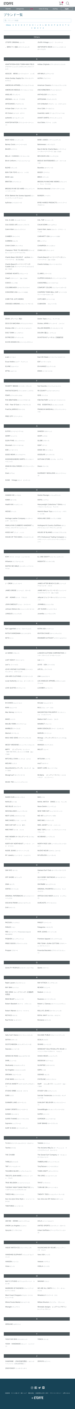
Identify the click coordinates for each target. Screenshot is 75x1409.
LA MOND (12, 653)
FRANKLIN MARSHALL (52, 410)
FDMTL (13, 395)
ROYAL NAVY (49, 1015)
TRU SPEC (47, 1176)
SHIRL (10, 1060)
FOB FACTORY (51, 400)
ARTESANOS (14, 104)
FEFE (43, 395)
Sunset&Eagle (51, 1109)
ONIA (9, 884)
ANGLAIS (12, 94)
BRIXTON (13, 182)
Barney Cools (16, 144)
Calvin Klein (15, 229)
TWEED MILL (14, 1194)
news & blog (43, 9)
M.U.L (45, 707)
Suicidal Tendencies (52, 1096)
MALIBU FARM (15, 724)
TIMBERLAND (48, 1162)
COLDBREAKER (17, 287)
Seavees (12, 1049)
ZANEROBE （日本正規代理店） (19, 1362)
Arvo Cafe (46, 108)
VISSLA (44, 1266)
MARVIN (44, 733)
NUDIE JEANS (17, 851)
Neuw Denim (47, 806)
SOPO (42, 1070)
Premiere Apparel (50, 939)
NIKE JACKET (49, 825)
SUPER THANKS (17, 1119)
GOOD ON (45, 450)
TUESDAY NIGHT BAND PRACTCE (19, 1188)
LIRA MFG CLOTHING (19, 676)
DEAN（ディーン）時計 (13, 319)
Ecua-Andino (16, 362)
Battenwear (46, 144)
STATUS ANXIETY (20, 1085)
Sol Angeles (15, 1070)
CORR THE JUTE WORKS (14, 299)
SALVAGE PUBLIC (51, 1035)
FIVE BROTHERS (17, 400)
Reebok (44, 992)
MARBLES (12, 728)
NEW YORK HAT (50, 811)
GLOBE (43, 440)
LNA (44, 676)
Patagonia (45, 927)
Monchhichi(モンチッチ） (19, 769)
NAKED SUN (15, 797)
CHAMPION (46, 246)
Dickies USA (18, 328)
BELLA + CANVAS (17, 156)
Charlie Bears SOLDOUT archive (19, 258)
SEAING (44, 1044)
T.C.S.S (19, 1143)
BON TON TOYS (17, 172)
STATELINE (47, 1079)
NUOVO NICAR (49, 851)
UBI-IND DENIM (17, 1221)
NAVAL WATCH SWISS (52, 802)
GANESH (45, 431)
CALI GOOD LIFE (17, 225)
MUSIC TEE (16, 782)
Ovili (10, 907)
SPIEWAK (13, 1074)
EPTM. (11, 371)
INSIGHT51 (46, 561)
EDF (44, 362)
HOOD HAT (14, 532)
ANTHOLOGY (47, 94)
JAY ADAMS (16, 597)
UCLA (46, 1221)
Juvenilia (47, 614)
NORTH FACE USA (52, 845)
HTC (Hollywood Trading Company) (52, 539)
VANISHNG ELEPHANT (19, 1256)
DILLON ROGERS (50, 328)
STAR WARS (14, 1079)
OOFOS (11, 889)
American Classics (52, 85)
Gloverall (14, 445)
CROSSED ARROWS (19, 304)
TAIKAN (44, 1143)
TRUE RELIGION (17, 1183)
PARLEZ (10, 927)
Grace (43, 466)
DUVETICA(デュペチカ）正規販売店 (50, 337)
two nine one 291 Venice (50, 1199)
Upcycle (13, 1230)
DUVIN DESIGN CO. (19, 342)
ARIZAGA (15, 99)
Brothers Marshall (51, 189)
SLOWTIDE (46, 1065)
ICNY (17, 557)
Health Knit (13, 504)
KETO (9, 638)
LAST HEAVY (14, 660)
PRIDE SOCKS (16, 943)
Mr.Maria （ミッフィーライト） (52, 776)
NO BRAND (46, 837)
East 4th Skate (51, 357)
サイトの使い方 (15, 1393)
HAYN (43, 500)
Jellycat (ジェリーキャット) (52, 598)
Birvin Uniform (17, 161)
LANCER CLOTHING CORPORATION (52, 654)
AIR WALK (46, 74)
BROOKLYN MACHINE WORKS (52, 183)
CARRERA (11, 241)
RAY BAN (12, 987)
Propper (11, 950)
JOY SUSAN (47, 609)
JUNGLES (13, 614)
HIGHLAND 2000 (49, 518)
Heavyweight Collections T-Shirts (52, 505)
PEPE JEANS (47, 932)
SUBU (9, 1095)
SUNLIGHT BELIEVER (52, 1103)
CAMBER (12, 236)
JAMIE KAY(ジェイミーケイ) (52, 591)
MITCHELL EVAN (18, 759)
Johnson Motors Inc (19, 609)
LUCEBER (45, 688)
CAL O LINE (15, 220)
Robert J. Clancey (52, 1005)
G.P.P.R (14, 431)
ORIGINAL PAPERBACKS (19, 897)
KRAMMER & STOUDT (52, 638)
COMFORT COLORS (52, 287)
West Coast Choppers (19, 1296)
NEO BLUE (13, 806)
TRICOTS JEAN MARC (19, 1177)
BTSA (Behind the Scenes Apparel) (19, 197)
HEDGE (10, 511)
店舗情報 (7, 1393)
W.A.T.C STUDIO (20, 1282)
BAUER (11, 149)
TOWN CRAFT (48, 1171)
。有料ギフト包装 (17, 47)
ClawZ (16, 278)
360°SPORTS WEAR (52, 48)
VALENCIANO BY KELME (52, 1249)
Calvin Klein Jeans (52, 230)
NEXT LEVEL (15, 816)
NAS (41, 797)
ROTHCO (11, 1015)
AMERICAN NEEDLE (19, 90)
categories (20, 9)
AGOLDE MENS (19, 74)
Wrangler (12, 1307)
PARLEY (44, 922)
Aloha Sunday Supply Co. (19, 79)
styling (55, 9)
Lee (41, 660)
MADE (10, 719)
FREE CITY (13, 416)
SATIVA (11, 1040)
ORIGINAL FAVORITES (52, 890)
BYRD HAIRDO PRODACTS (52, 204)
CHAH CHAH (14, 246)
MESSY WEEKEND (19, 745)
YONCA (43, 1339)
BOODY (44, 172)
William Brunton (51, 1302)
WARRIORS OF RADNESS (19, 1289)
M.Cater (45, 703)
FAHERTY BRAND (18, 386)
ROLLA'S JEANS (49, 1011)
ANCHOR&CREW (49, 90)
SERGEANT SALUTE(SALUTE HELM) (52, 1050)
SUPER (43, 1114)
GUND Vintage (17, 480)
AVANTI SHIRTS (50, 118)
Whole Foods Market (17, 1302)
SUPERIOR (46, 1119)
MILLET (43, 749)
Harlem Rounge (49, 495)
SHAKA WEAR (47, 1056)
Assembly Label (51, 113)
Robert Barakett (18, 1004)
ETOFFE (8, 3)
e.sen (10, 357)
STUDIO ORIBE (16, 1091)
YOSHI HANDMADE (19, 1345)
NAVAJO (11, 802)
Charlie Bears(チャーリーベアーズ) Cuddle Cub (19, 266)
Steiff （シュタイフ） (52, 1085)
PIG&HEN (14, 939)
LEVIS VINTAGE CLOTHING (19, 670)
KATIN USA (46, 629)
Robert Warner (17, 1011)
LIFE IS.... (45, 669)
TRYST (44, 1183)
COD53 (11, 283)
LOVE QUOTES (15, 688)
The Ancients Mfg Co (52, 1149)
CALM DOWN (47, 225)
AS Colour (14, 113)
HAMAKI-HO (13, 495)
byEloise (13, 203)
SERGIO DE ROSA (17, 1056)
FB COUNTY (48, 391)
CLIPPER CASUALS (52, 278)
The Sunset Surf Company (52, 1156)
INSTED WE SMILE (19, 567)
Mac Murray (13, 712)
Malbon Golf (48, 719)
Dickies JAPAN (51, 323)
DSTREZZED (14, 337)
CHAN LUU (46, 250)
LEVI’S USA (46, 665)
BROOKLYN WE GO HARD (19, 190)
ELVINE (11, 366)
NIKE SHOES (15, 820)
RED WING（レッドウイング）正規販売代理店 (19, 993)
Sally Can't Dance (19, 1035)
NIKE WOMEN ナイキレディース (19, 838)
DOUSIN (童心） (47, 333)
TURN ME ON (48, 1187)
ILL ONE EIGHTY (50, 557)
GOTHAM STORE (50, 459)
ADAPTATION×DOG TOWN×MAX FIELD (19, 66)
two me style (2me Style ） (19, 1200)
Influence (14, 561)
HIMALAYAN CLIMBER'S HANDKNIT (19, 526)
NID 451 (47, 816)
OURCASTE (47, 903)
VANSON (11, 1261)
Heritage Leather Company (19, 519)
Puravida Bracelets (51, 951)
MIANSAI (45, 745)
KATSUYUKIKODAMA (18, 633)
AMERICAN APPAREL (19, 85)
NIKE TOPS (52, 831)
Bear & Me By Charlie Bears (52, 150)
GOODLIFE (46, 454)
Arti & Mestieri (52, 104)
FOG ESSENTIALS (50, 405)
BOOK (9, 177)
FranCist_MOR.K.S (15, 409)
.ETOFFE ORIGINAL (15, 42)
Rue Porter (13, 1020)
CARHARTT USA (49, 236)
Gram (10, 473)
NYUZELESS (47, 855)
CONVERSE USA (16, 292)
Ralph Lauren (15, 983)
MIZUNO (11, 763)
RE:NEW (44, 987)
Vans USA (44, 1255)
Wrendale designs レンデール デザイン (52, 1308)
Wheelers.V (47, 1295)
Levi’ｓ (11, 665)
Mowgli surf (15, 775)
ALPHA (44, 78)
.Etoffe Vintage (50, 42)
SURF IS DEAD (16, 1128)
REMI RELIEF (14, 999)
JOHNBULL (46, 604)
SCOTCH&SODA (18, 1044)
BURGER (44, 196)
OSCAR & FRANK (18, 903)
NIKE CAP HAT (15, 825)
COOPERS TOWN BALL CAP (52, 293)
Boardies (45, 168)
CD (42, 241)
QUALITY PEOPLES (19, 968)
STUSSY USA (47, 1091)
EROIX (45, 371)
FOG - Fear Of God (18, 405)
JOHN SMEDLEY (17, 604)
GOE (11, 450)
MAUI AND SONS (18, 738)
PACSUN (12, 922)
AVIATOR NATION (19, 123)
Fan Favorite (49, 386)
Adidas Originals (51, 64)
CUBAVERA (47, 304)
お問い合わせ (66, 1393)
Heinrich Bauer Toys (52, 512)
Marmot (12, 733)
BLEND (11, 168)
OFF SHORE (13, 877)
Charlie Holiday (50, 264)
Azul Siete (47, 122)
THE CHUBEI (10, 1155)
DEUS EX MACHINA (19, 323)
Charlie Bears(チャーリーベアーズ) (52, 258)
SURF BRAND (48, 1123)
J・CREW (13, 583)
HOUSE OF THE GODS (19, 537)
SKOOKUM (45, 1060)
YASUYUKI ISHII (16, 1339)
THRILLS (11, 1162)
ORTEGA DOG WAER (52, 897)
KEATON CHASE (50, 633)
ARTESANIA (47, 99)
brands (8, 9)
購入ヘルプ (24, 1393)
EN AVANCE (47, 366)
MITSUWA (44, 759)
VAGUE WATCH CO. (18, 1248)
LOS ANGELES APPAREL (52, 682)
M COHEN (13, 703)
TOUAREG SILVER (18, 1171)
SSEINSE (43, 1074)
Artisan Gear (16, 108)
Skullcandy (15, 1065)
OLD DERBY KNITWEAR (52, 878)
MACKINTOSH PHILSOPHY (52, 713)
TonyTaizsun (48, 1166)
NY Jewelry (17, 855)
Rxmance (44, 1020)
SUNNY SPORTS (16, 1109)
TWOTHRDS (14, 1206)
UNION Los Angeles (15, 1226)
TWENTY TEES (51, 1194)
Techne (10, 1148)
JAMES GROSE (17, 590)
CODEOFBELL (48, 283)
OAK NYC (11, 870)
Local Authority (19, 681)
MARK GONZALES (51, 728)
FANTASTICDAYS (19, 391)
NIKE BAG (46, 820)
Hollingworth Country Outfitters (52, 526)
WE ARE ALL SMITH (52, 1289)
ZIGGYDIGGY (16, 1368)
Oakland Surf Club (52, 871)
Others (8, 25)
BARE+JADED (49, 140)
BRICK (43, 177)
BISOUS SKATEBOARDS (52, 162)
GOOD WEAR (15, 454)
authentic (14, 118)
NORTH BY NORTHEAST (19, 845)
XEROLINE (13, 1324)
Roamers (47, 999)
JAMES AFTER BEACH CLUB (52, 584)
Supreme (13, 1123)
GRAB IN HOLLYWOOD (19, 467)
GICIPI (42, 436)
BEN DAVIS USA (48, 156)
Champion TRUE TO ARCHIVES (19, 251)
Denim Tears (49, 319)
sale (31, 9)
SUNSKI (12, 1114)
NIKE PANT (14, 830)
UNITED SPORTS (51, 1226)
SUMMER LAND (15, 1102)
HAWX (10, 500)
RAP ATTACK (47, 983)
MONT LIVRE (47, 768)
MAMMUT (44, 724)
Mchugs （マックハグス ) (52, 739)
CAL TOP (45, 220)
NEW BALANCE (16, 811)
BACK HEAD (14, 140)
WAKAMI (43, 1281)
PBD (18, 933)
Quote (43, 968)
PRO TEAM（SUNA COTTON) (52, 944)
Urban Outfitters (52, 1231)
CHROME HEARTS (16, 273)
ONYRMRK (47, 884)
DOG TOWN (14, 333)
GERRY (11, 436)
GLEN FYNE (14, 440)
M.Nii (11, 707)
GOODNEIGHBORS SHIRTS (19, 460)
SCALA (43, 1040)
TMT (12, 1166)
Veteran (44, 1261)
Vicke (10, 1266)
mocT (43, 763)
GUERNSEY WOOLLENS (52, 474)
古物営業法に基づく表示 (41, 1393)
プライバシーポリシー (55, 1393)
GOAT (42, 445)
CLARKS (44, 273)
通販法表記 (31, 1393)
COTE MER (46, 299)
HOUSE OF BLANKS (52, 532)
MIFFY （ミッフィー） (19, 751)
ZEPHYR (44, 1361)
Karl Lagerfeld (18, 629)
